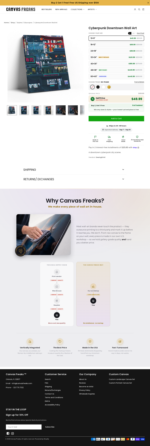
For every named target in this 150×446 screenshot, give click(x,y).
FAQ (46, 383)
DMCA (47, 401)
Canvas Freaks (16, 439)
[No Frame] (92, 87)
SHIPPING (29, 169)
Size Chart (140, 33)
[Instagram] (12, 433)
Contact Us (49, 394)
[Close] (148, 3)
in (129, 33)
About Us (82, 379)
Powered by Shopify (42, 439)
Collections (76, 9)
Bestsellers (47, 9)
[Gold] (109, 87)
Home (6, 22)
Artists (91, 9)
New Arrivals (61, 9)
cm (133, 33)
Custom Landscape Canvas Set (122, 379)
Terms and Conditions (54, 397)
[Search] (139, 9)
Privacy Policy (84, 390)
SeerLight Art (100, 157)
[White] (103, 87)
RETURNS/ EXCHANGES (38, 179)
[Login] (135, 9)
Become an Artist (86, 386)
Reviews (82, 383)
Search (48, 379)
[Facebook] (7, 433)
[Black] (98, 87)
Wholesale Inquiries (87, 394)
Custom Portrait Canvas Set (120, 383)
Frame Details (139, 82)
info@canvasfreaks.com (22, 383)
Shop (13, 22)
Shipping (48, 386)
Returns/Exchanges (53, 390)
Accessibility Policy (52, 405)
